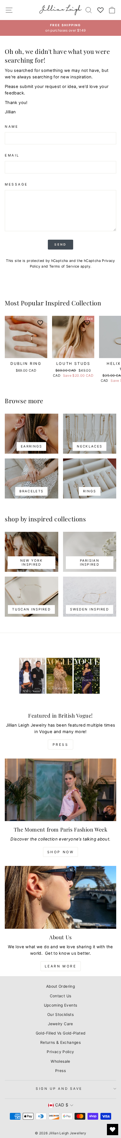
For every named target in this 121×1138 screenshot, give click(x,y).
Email (12, 155)
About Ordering (60, 986)
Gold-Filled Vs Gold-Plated (61, 1033)
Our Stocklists (60, 1014)
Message (16, 184)
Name (11, 127)
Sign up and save (59, 1089)
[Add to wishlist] (40, 322)
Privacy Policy (60, 1051)
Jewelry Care (60, 1024)
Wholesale (60, 1061)
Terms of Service (64, 266)
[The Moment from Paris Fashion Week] (60, 789)
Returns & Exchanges (60, 1042)
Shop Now (60, 852)
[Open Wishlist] (112, 1129)
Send (60, 244)
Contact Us (60, 996)
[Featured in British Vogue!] (60, 675)
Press (61, 744)
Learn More (61, 966)
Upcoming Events (60, 1005)
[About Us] (60, 897)
